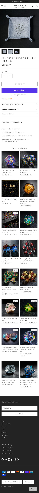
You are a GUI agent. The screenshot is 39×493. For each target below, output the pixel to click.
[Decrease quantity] (3, 76)
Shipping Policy (7, 445)
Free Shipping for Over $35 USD (12, 104)
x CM (3, 438)
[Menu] (2, 6)
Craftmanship (6, 424)
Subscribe (19, 413)
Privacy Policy (6, 450)
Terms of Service (7, 453)
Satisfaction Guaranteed (10, 109)
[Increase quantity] (10, 76)
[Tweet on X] (6, 98)
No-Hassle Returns (8, 114)
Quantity (5, 72)
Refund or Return (7, 448)
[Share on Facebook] (8, 98)
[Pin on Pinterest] (11, 98)
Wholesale (5, 435)
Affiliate (4, 432)
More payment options (19, 95)
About (4, 421)
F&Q (3, 429)
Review (4, 427)
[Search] (6, 6)
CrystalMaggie (9, 486)
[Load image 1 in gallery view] (19, 28)
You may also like (19, 148)
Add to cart (19, 84)
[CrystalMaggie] (19, 6)
